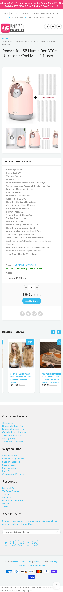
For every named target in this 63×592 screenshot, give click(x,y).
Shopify (36, 561)
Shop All (6, 471)
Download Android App (50, 13)
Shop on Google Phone (13, 458)
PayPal (5, 503)
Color (9, 272)
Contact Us (7, 423)
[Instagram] (28, 543)
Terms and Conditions (12, 441)
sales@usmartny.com (36, 17)
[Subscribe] (57, 531)
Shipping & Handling (11, 435)
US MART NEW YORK (25, 264)
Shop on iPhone (9, 455)
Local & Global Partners (13, 500)
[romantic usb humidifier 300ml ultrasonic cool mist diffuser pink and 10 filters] (31, 98)
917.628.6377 (17, 17)
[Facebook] (13, 543)
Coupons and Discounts (13, 474)
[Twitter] (6, 543)
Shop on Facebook (11, 461)
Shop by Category (10, 468)
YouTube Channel (10, 491)
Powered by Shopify (36, 565)
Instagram (7, 497)
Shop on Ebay (8, 464)
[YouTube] (35, 543)
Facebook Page (9, 488)
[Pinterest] (21, 543)
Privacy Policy (8, 438)
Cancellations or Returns (14, 432)
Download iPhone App (30, 13)
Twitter (6, 494)
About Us (14, 13)
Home (5, 13)
